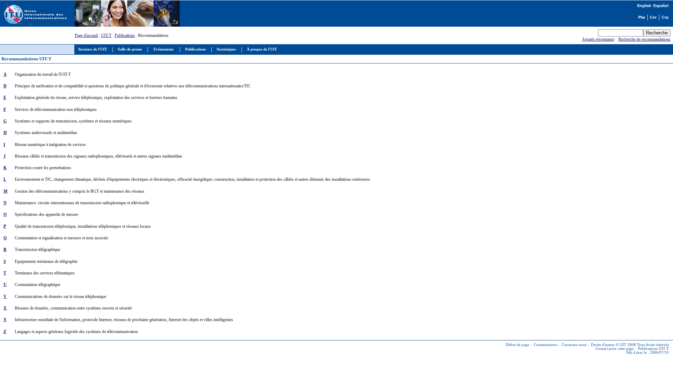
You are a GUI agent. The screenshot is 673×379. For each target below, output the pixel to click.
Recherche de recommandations (644, 39)
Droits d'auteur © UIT (608, 345)
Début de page (517, 345)
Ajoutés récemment (598, 39)
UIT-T (106, 35)
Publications (125, 35)
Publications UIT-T (653, 349)
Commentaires (545, 345)
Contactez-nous (574, 345)
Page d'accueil (86, 35)
